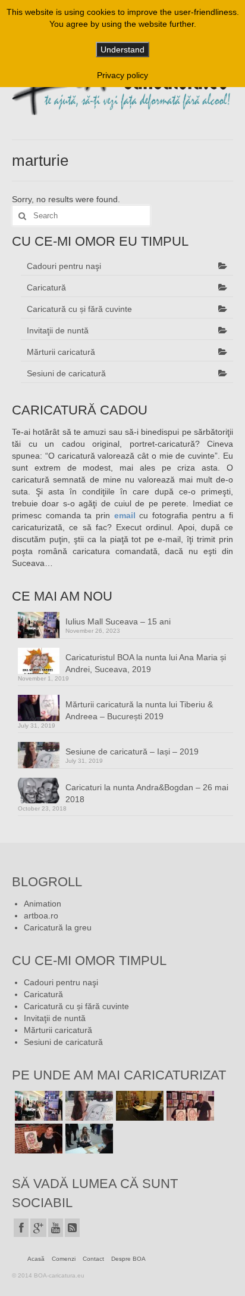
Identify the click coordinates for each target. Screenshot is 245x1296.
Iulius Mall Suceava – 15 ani (118, 621)
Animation (42, 903)
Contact (93, 1258)
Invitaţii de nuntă (58, 330)
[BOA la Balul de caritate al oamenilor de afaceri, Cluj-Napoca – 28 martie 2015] (138, 1106)
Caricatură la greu (58, 927)
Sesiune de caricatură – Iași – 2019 (132, 751)
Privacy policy (122, 75)
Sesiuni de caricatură (66, 373)
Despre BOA (128, 1258)
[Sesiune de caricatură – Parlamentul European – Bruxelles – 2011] (87, 1138)
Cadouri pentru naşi (64, 266)
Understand (122, 49)
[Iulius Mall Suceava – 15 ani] (37, 1106)
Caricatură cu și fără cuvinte (79, 309)
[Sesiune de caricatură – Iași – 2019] (87, 1106)
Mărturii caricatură (61, 352)
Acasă (36, 1258)
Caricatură (46, 287)
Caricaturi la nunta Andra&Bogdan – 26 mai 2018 (146, 793)
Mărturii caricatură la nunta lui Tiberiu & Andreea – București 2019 (139, 710)
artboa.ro (41, 915)
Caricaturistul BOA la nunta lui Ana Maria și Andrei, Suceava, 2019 (145, 663)
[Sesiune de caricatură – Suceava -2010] (37, 1138)
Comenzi (64, 1258)
